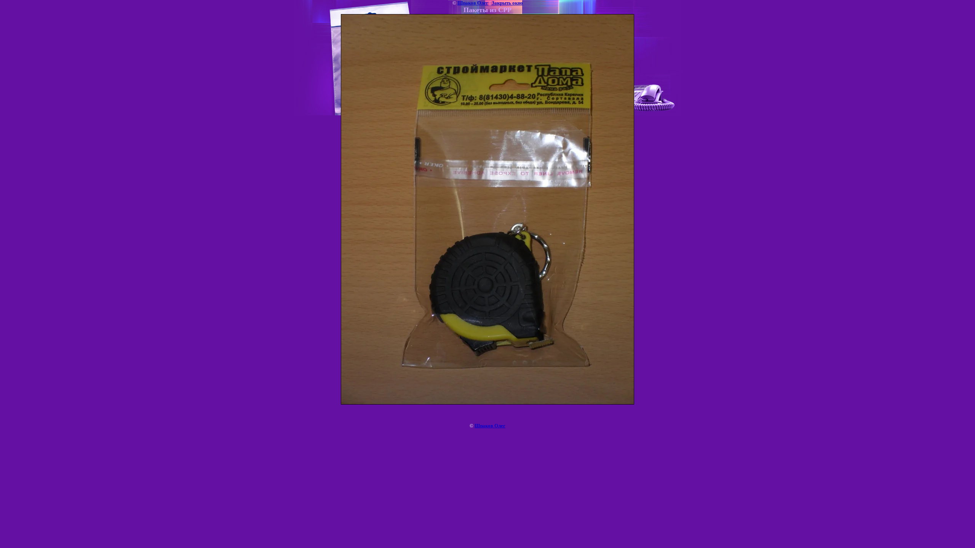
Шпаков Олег (472, 3)
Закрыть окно (507, 3)
